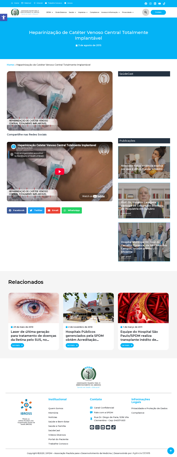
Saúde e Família (57, 426)
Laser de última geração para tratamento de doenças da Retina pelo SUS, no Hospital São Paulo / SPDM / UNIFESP (33, 336)
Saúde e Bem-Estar (58, 421)
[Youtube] (159, 3)
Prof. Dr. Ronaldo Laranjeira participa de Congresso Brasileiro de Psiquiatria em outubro (142, 205)
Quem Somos (55, 408)
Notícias (52, 417)
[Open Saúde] (75, 12)
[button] (3, 17)
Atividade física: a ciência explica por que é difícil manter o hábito (142, 167)
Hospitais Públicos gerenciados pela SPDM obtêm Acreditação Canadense (85, 336)
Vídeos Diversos (57, 435)
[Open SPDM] (52, 12)
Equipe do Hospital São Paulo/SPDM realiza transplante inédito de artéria (139, 336)
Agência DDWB (141, 453)
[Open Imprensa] (87, 12)
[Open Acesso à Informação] (119, 12)
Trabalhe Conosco (58, 443)
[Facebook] (146, 3)
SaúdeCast (54, 430)
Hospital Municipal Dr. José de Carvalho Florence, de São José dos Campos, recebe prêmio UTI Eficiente (144, 247)
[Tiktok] (164, 3)
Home (10, 64)
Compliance (137, 412)
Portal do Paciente (58, 439)
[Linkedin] (155, 3)
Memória (53, 412)
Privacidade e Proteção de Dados (149, 408)
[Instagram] (150, 3)
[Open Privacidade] (133, 12)
